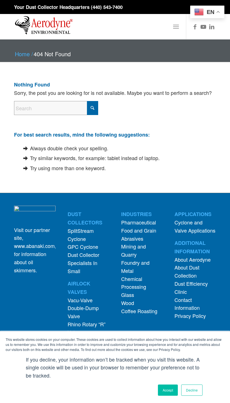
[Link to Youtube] (203, 26)
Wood (127, 302)
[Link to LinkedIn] (212, 26)
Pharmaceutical (138, 222)
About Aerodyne (192, 259)
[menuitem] (176, 26)
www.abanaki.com (34, 245)
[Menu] (176, 26)
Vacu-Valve (80, 300)
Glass (127, 294)
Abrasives (132, 238)
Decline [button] (192, 390)
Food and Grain (138, 230)
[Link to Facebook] (195, 26)
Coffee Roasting (139, 311)
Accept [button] (168, 390)
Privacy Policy (190, 315)
